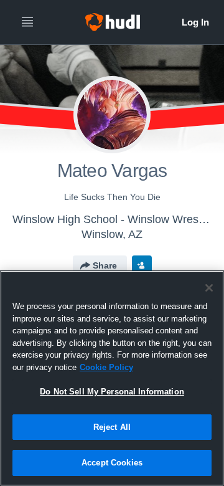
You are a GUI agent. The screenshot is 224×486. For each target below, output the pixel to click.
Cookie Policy (106, 367)
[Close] (209, 288)
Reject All (112, 427)
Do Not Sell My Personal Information (112, 391)
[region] (112, 378)
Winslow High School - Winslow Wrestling (115, 219)
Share (105, 265)
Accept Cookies (112, 462)
